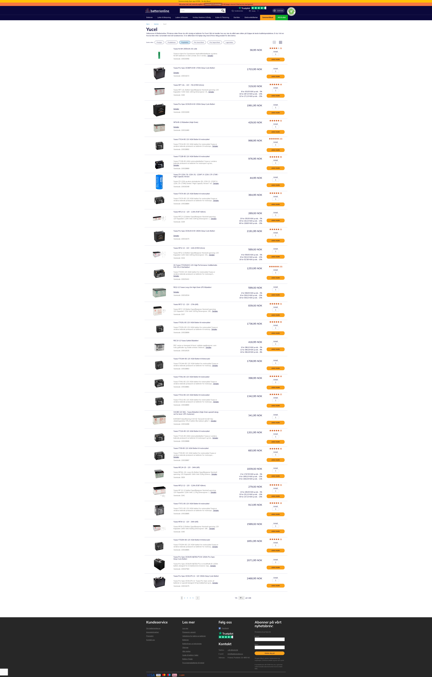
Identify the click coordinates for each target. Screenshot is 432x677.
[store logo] (157, 10)
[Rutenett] (274, 42)
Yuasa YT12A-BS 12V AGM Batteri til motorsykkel (191, 431)
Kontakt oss (150, 640)
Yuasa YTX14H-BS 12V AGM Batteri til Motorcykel (191, 359)
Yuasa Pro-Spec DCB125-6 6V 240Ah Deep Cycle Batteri (194, 231)
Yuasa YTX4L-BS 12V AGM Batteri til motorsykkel (191, 377)
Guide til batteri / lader (190, 655)
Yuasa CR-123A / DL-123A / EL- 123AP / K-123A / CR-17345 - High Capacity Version (196, 176)
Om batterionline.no (153, 628)
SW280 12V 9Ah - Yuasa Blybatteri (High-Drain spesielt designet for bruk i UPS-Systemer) (196, 413)
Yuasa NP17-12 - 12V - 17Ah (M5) (185, 304)
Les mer (185, 628)
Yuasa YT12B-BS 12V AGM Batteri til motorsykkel (191, 156)
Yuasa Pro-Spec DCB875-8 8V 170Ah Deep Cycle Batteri (194, 68)
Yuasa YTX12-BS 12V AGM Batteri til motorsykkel (191, 395)
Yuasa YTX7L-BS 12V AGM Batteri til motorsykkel (191, 504)
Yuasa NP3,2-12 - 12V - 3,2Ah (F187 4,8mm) (189, 486)
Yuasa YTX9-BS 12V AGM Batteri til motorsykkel (191, 448)
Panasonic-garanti (189, 632)
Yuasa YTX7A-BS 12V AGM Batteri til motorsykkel (191, 194)
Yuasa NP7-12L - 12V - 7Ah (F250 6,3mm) (188, 85)
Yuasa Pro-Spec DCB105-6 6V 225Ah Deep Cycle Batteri (194, 104)
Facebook (225, 628)
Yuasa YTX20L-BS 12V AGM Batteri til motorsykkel (191, 323)
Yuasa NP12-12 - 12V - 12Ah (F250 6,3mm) (189, 248)
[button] (258, 11)
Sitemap (185, 648)
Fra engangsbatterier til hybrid (193, 663)
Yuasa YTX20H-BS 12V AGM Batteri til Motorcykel (191, 540)
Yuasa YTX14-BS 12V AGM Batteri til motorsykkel (191, 139)
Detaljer (210, 56)
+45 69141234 (233, 650)
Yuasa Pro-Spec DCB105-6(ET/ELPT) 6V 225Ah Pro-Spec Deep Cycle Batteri (194, 558)
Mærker (156, 24)
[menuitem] (149, 17)
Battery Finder (187, 659)
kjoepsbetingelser (152, 632)
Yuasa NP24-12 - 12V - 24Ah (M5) (185, 522)
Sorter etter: (150, 42)
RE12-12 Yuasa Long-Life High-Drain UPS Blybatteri (192, 287)
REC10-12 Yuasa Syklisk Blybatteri (185, 341)
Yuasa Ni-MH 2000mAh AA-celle (185, 49)
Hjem (148, 24)
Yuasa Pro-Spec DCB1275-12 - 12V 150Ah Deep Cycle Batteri (196, 576)
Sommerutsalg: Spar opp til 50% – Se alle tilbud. (195, 1)
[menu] (216, 17)
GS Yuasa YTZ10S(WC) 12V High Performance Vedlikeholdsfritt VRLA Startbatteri (195, 266)
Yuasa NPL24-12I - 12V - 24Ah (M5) (186, 467)
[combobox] (203, 10)
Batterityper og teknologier (192, 644)
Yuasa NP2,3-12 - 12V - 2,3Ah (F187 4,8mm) (189, 212)
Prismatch (149, 636)
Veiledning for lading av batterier (194, 636)
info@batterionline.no (235, 654)
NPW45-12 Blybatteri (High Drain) (185, 122)
